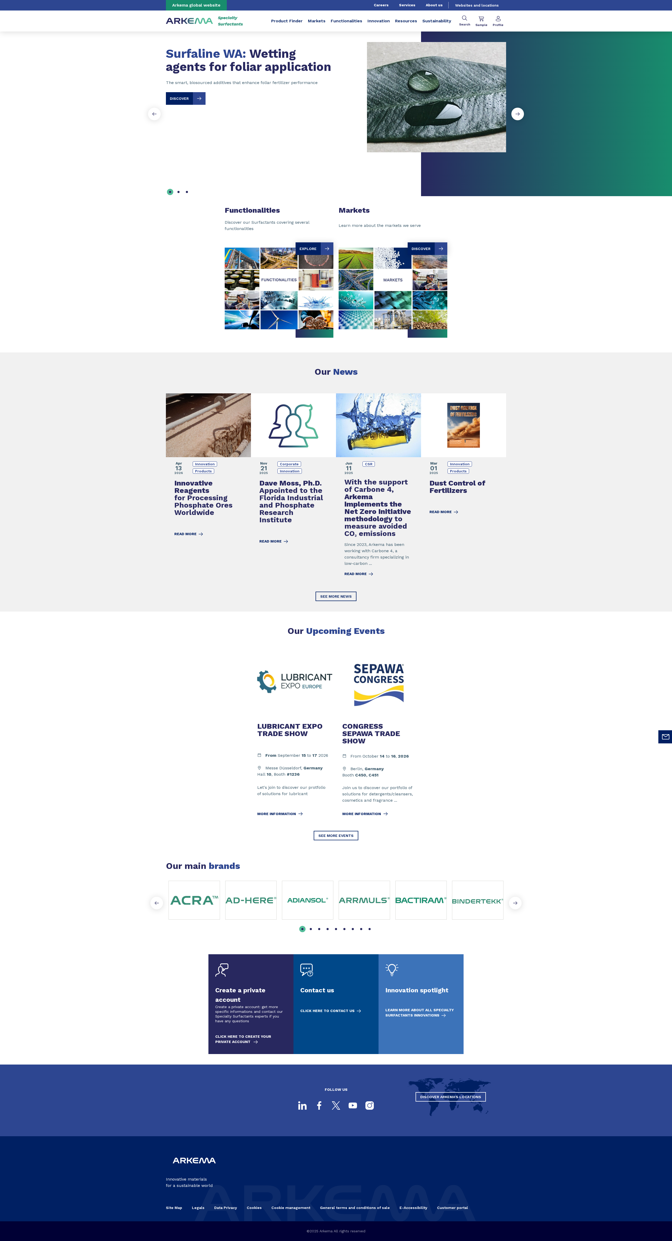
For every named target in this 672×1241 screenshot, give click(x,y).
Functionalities (346, 20)
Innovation (379, 20)
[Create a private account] (250, 1004)
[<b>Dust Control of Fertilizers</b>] (463, 488)
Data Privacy (225, 1208)
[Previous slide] (154, 114)
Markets (317, 20)
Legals (198, 1208)
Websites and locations (477, 5)
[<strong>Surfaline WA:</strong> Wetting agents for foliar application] (336, 93)
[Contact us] (336, 1004)
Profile (498, 25)
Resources (406, 20)
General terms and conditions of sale (355, 1208)
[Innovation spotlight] (421, 1004)
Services (407, 5)
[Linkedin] (302, 1105)
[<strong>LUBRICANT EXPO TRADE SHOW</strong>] (293, 737)
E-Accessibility (413, 1208)
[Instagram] (369, 1105)
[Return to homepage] (189, 21)
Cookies (254, 1208)
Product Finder (287, 20)
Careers (381, 5)
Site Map (174, 1208)
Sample (481, 25)
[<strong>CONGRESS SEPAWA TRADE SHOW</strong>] (378, 737)
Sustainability (436, 20)
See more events (336, 835)
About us (434, 5)
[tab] (170, 192)
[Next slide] (517, 114)
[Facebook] (319, 1105)
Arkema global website (196, 5)
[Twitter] (336, 1105)
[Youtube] (353, 1105)
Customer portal (452, 1208)
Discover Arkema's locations (450, 1097)
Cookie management (290, 1208)
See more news (336, 596)
